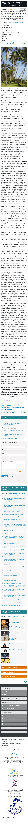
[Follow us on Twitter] (14, 749)
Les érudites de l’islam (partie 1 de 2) (12, 602)
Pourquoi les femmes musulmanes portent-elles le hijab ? (15, 661)
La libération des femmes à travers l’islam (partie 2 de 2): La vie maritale (14, 530)
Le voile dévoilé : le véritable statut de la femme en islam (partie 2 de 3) (14, 502)
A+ (24, 9)
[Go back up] (25, 682)
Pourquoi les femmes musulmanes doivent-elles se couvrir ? (15, 628)
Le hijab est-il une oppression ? (13, 639)
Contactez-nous (5, 745)
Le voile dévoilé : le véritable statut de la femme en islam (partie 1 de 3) (14, 499)
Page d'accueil (4, 739)
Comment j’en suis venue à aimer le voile (12, 541)
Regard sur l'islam (21, 739)
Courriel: (3, 453)
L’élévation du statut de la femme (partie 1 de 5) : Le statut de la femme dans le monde (14, 420)
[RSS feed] (18, 749)
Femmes (21, 22)
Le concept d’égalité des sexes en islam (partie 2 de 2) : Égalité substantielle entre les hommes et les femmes (15, 537)
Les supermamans (8, 570)
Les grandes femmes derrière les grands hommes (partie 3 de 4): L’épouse (14, 590)
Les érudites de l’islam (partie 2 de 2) (12, 605)
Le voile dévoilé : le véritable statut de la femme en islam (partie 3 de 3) (14, 506)
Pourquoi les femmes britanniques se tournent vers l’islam (15, 547)
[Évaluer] (1, 43)
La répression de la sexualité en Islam (13, 644)
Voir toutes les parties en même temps (10, 438)
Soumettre (5, 476)
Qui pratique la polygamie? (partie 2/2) (12, 521)
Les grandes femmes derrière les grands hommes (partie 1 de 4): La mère (14, 599)
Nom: (2, 444)
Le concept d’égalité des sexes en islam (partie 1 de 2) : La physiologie (15, 533)
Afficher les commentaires (7, 741)
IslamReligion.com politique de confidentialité (11, 743)
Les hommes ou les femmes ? (15, 650)
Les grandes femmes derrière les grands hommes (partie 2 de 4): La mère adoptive (14, 586)
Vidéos (9, 616)
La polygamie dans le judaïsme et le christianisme (14, 516)
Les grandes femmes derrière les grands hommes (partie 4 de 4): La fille (14, 596)
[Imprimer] (7, 43)
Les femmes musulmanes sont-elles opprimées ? (14, 633)
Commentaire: (4, 459)
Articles (9, 22)
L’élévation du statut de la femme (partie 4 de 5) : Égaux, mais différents (13, 408)
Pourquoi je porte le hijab (9, 543)
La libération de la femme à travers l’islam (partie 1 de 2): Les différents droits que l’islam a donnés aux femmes (15, 525)
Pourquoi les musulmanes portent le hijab (12, 592)
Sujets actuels (15, 22)
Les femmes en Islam (14, 622)
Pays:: (2, 449)
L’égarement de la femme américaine (12, 556)
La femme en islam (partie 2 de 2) (11, 578)
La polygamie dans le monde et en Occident (13, 514)
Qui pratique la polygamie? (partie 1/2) (12, 519)
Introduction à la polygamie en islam (11, 509)
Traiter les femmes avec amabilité (11, 495)
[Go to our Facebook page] (10, 749)
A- (20, 9)
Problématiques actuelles (19, 616)
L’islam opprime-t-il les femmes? (11, 580)
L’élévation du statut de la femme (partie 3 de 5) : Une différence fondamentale (14, 428)
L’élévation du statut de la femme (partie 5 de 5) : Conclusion (14, 435)
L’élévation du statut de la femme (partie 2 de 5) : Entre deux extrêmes (13, 404)
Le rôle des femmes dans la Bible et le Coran (15, 655)
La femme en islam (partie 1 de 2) (11, 575)
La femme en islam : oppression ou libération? (14, 572)
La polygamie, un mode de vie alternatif (12, 583)
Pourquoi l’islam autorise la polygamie (12, 511)
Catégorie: (4, 22)
